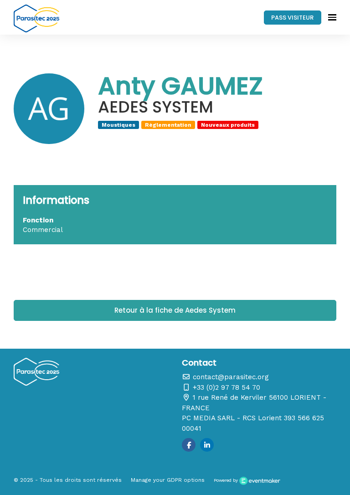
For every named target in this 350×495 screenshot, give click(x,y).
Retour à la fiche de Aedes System (175, 310)
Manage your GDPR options (168, 480)
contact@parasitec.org (229, 377)
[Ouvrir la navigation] (332, 17)
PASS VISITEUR (292, 17)
